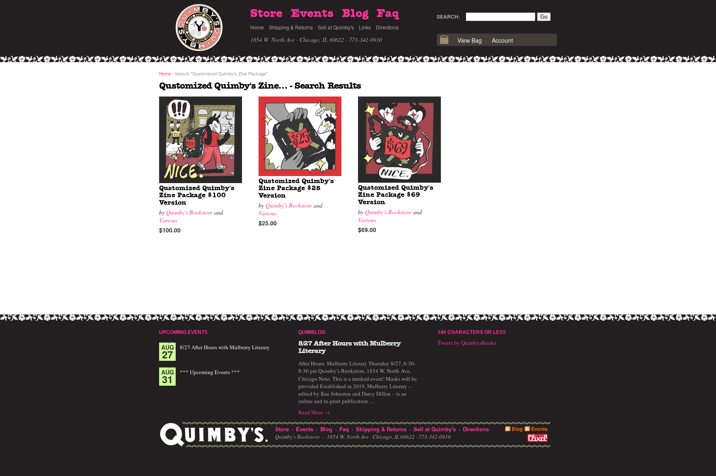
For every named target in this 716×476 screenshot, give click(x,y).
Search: (448, 16)
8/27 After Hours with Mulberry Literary (225, 347)
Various (168, 220)
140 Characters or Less (472, 332)
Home (257, 27)
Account (502, 40)
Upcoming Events (183, 332)
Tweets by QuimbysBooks (467, 342)
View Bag (469, 40)
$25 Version (296, 188)
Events (312, 13)
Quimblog (311, 332)
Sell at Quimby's (336, 27)
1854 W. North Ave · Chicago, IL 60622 (297, 39)
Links (365, 27)
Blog (355, 13)
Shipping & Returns (291, 27)
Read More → (314, 412)
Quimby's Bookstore (189, 212)
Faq (388, 13)
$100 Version (197, 195)
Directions (387, 27)
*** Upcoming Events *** (210, 372)
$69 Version (395, 194)
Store (266, 13)
